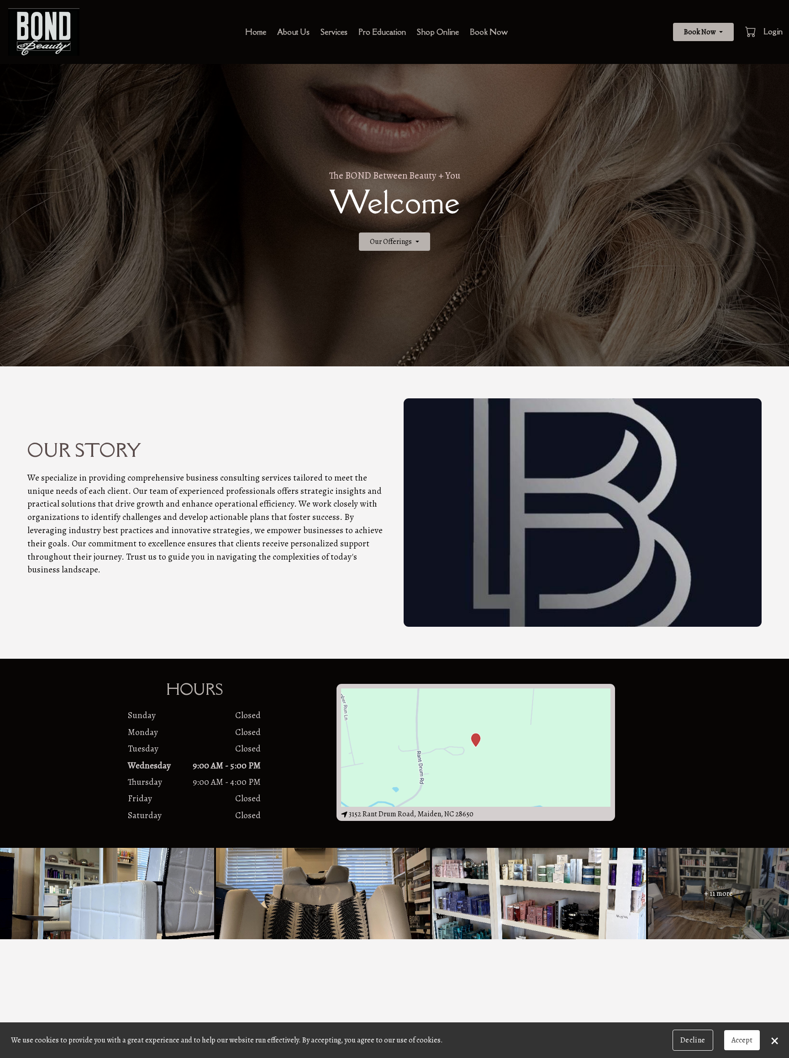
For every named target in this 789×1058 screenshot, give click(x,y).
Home (255, 32)
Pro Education (382, 32)
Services (334, 32)
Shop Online (438, 32)
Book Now (489, 32)
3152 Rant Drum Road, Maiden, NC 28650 (411, 814)
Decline (692, 1040)
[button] (751, 31)
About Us (293, 32)
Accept (741, 1040)
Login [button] (773, 31)
